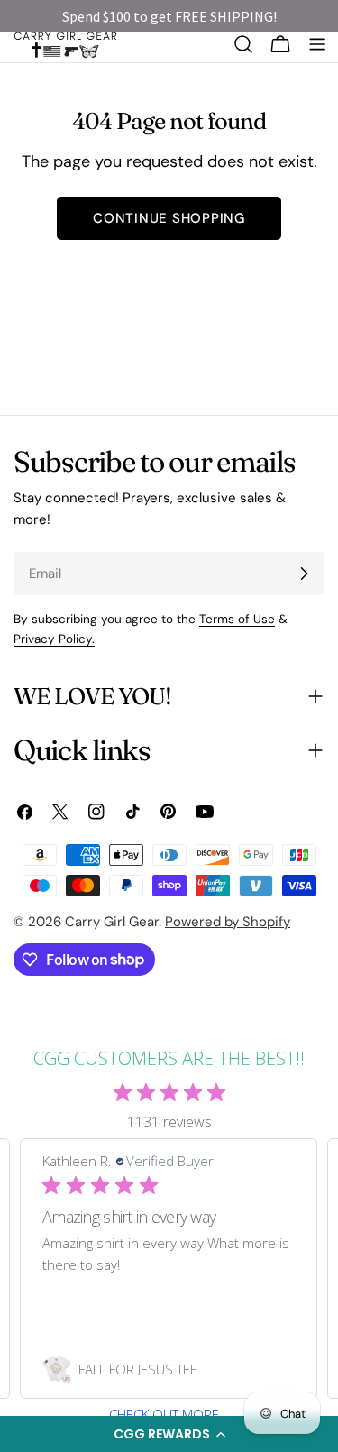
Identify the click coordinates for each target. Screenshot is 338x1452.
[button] (169, 1434)
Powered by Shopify (227, 922)
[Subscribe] (304, 574)
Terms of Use (237, 619)
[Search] (243, 44)
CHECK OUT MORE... (169, 1414)
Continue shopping (169, 218)
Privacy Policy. (54, 639)
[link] (168, 1369)
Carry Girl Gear (112, 922)
